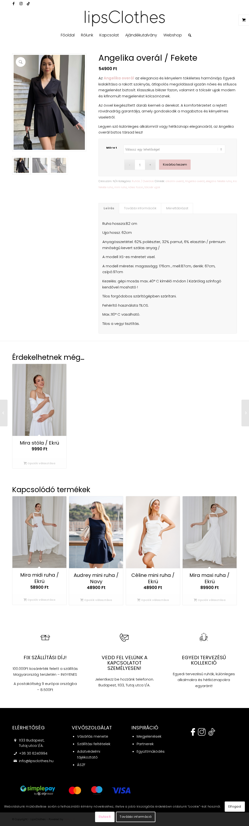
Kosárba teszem (175, 164)
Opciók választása (41, 463)
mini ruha (120, 187)
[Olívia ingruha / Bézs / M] (4, 413)
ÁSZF (81, 764)
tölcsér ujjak (152, 187)
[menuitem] (68, 35)
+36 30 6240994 (33, 753)
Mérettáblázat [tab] (177, 208)
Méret (111, 148)
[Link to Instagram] (21, 3)
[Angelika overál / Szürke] (245, 413)
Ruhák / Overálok (143, 181)
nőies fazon (135, 187)
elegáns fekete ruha (219, 181)
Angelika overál (195, 181)
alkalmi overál (175, 181)
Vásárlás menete (92, 736)
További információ (136, 817)
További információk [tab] (140, 208)
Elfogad (234, 806)
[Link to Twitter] (28, 3)
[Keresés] (188, 35)
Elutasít (105, 817)
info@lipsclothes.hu (36, 760)
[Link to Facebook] (13, 3)
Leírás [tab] (109, 208)
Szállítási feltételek (93, 743)
